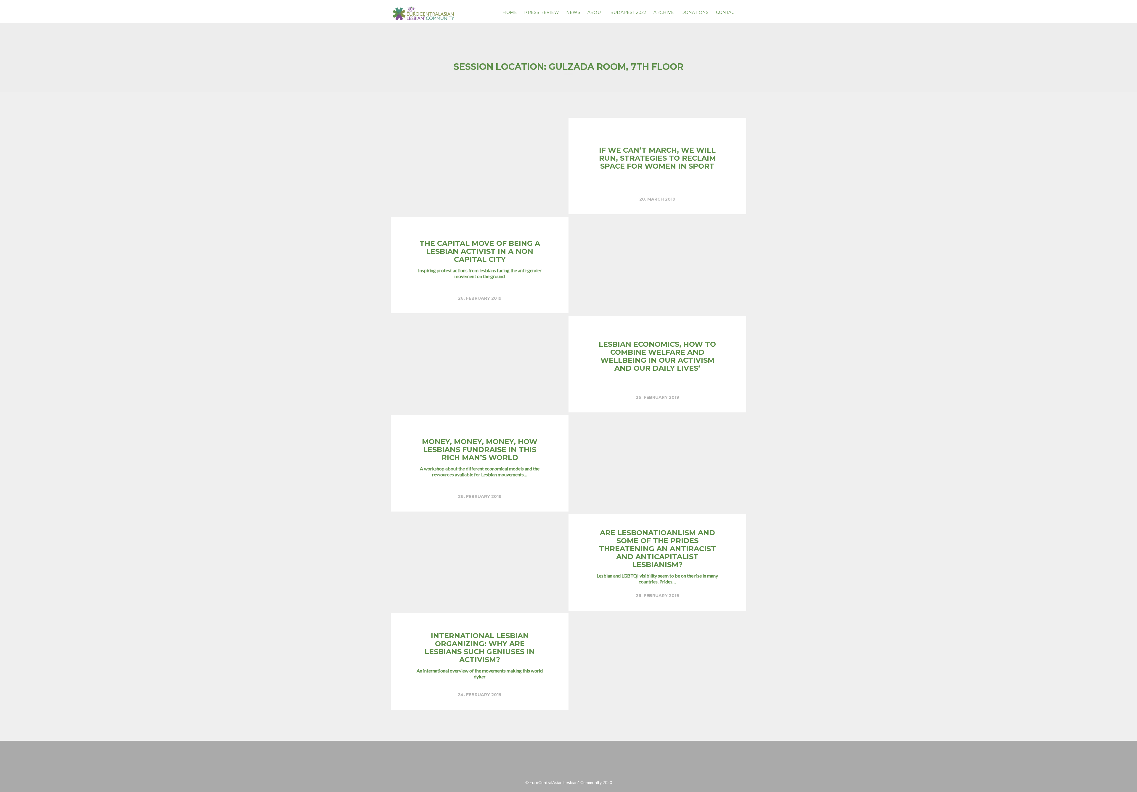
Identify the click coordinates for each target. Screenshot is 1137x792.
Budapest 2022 (628, 12)
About (595, 12)
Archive (663, 12)
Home (509, 12)
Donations (695, 12)
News (573, 12)
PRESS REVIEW (541, 12)
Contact (726, 12)
